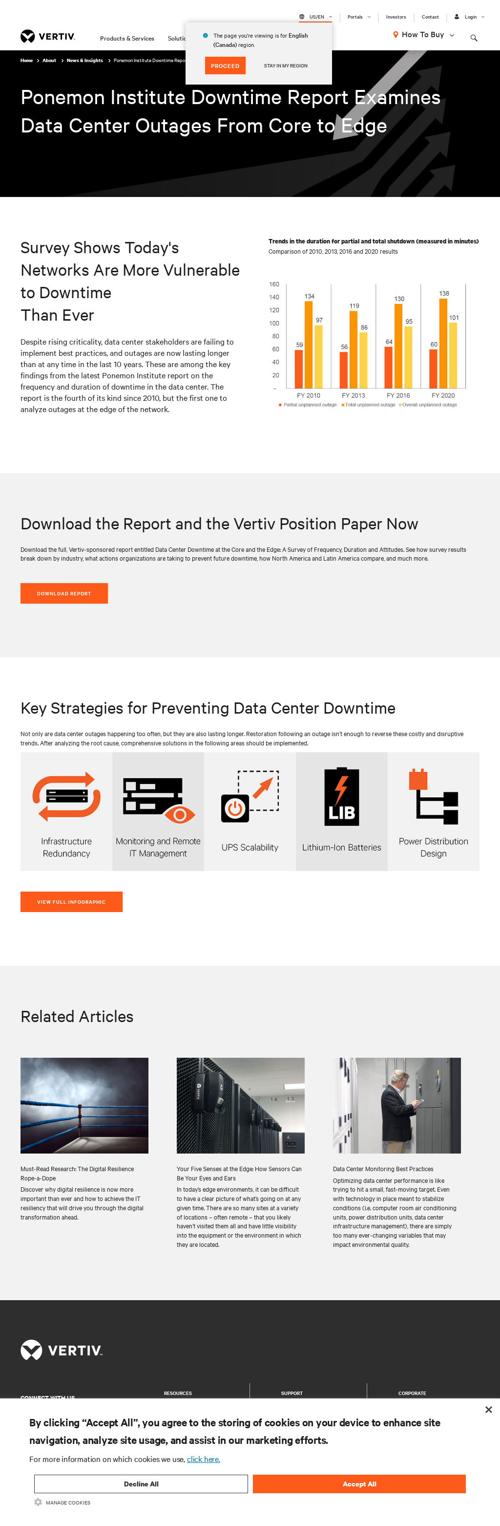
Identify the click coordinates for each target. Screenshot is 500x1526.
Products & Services (127, 37)
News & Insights (85, 60)
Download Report (64, 593)
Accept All (359, 1483)
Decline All (141, 1483)
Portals (355, 16)
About (49, 60)
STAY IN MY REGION (286, 65)
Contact (430, 16)
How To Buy (423, 33)
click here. (203, 1458)
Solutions (180, 37)
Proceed (225, 65)
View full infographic (71, 901)
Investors (396, 16)
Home (27, 60)
